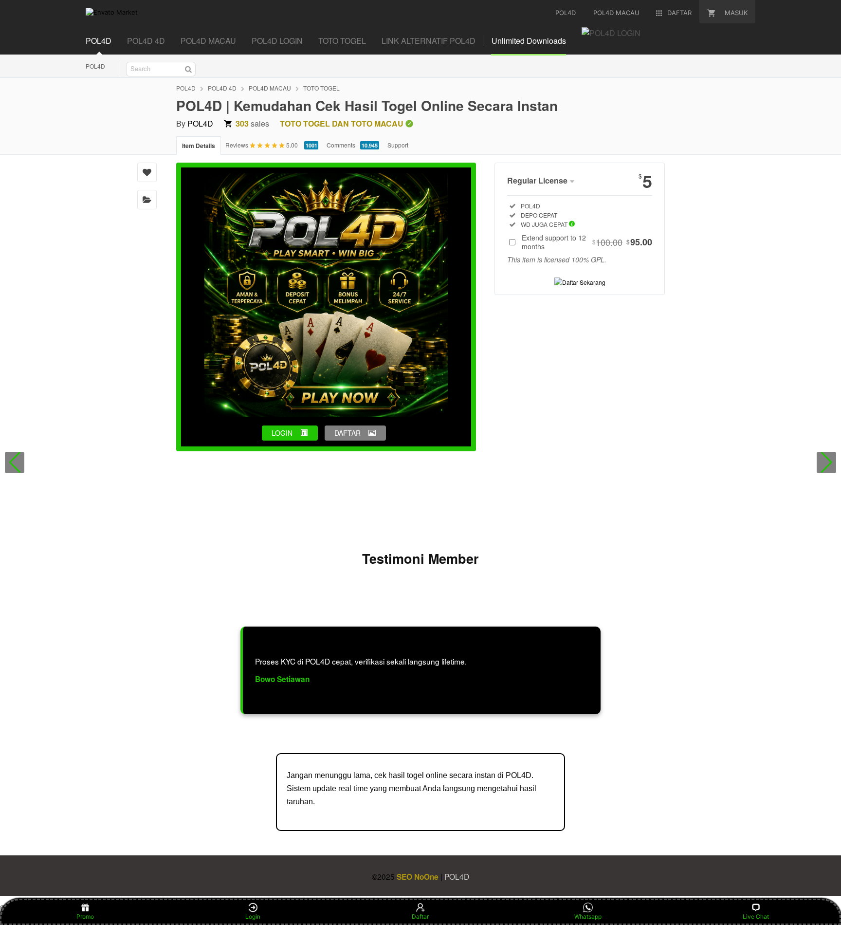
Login (252, 916)
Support (397, 145)
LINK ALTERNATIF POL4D (428, 40)
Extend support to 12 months (587, 242)
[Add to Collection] (147, 199)
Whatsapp (588, 916)
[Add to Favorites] (147, 172)
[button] (14, 462)
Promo (85, 916)
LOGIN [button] (282, 433)
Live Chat (756, 916)
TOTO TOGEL (342, 40)
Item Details (198, 145)
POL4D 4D (146, 40)
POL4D (98, 40)
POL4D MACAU (208, 40)
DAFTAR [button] (347, 433)
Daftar (420, 916)
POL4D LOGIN (277, 40)
